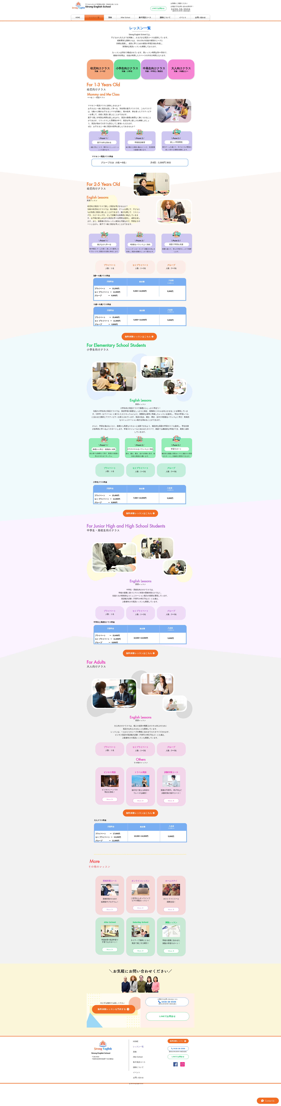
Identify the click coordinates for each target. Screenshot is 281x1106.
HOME (135, 1041)
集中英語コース (139, 1062)
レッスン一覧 (138, 1047)
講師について (138, 1067)
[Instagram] (182, 1064)
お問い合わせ (138, 1078)
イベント (136, 1072)
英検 (135, 1052)
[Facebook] (175, 1064)
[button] (165, 17)
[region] (100, 69)
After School (138, 1057)
